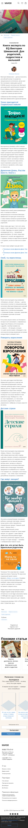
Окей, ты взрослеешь (11, 258)
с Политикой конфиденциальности (9, 820)
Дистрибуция (5, 785)
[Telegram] (17, 814)
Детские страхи (8, 408)
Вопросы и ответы (6, 769)
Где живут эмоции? (10, 479)
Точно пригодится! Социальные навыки (11, 103)
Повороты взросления (11, 338)
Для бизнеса (5, 787)
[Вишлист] (22, 3)
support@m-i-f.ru (6, 758)
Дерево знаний (5, 771)
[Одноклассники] (15, 814)
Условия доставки (6, 773)
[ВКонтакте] (13, 814)
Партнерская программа (7, 783)
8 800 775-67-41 (7, 750)
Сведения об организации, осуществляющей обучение (8, 795)
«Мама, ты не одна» (12, 578)
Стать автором (5, 780)
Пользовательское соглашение (9, 798)
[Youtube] (10, 814)
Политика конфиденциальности (9, 800)
